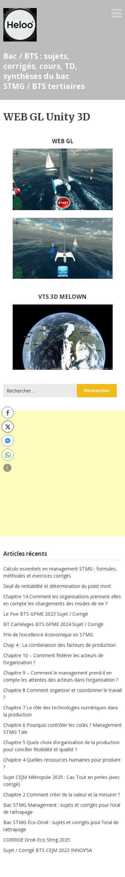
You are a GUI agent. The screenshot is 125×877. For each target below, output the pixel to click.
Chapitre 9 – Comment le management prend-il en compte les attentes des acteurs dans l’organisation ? (60, 676)
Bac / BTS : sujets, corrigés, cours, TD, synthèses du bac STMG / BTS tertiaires (44, 71)
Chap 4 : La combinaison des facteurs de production (59, 645)
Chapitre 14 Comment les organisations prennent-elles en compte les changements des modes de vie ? (62, 600)
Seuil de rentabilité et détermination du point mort (57, 586)
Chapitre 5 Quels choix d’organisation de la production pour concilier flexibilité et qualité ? (61, 746)
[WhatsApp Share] (8, 455)
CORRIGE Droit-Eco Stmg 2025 (36, 840)
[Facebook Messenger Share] (8, 441)
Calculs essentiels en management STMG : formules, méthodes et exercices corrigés (60, 572)
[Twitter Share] (8, 427)
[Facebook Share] (8, 413)
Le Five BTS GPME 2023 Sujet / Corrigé (45, 614)
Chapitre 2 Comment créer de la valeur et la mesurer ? (61, 794)
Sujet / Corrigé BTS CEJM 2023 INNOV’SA (47, 850)
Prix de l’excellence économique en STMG (48, 634)
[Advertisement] (62, 473)
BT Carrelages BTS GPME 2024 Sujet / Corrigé (53, 624)
